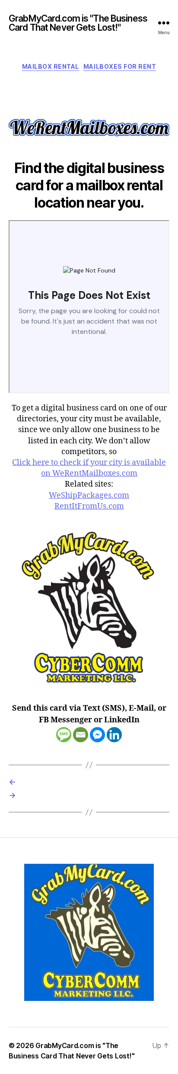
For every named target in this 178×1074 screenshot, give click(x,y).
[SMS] (63, 734)
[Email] (80, 734)
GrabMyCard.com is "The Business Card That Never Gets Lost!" (78, 23)
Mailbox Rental (50, 66)
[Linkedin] (114, 734)
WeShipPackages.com (89, 495)
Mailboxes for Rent (119, 66)
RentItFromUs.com (89, 506)
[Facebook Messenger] (97, 734)
